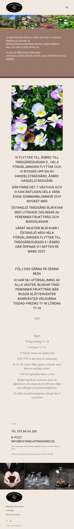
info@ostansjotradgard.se (13, 514)
